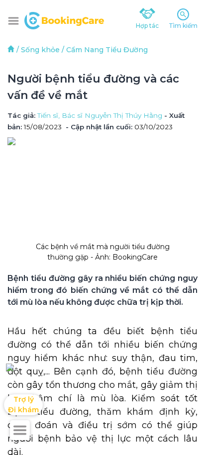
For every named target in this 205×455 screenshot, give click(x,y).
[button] (13, 21)
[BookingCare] (64, 19)
